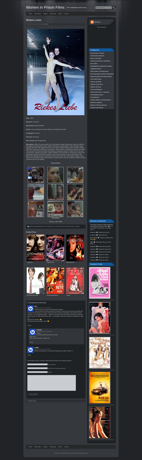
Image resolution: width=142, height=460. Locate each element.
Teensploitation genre (97, 94)
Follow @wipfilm (101, 27)
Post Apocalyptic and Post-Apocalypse (102, 74)
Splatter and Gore (96, 87)
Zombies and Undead (97, 107)
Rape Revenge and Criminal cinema (101, 76)
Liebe (57, 226)
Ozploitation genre (96, 68)
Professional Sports (65, 226)
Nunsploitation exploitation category (101, 66)
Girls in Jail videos (96, 58)
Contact (66, 13)
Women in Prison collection (99, 105)
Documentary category (97, 53)
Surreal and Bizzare (96, 89)
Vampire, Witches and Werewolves (101, 100)
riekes (73, 226)
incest (53, 226)
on (46, 307)
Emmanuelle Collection (97, 56)
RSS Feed (97, 22)
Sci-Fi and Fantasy (96, 79)
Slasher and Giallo (96, 81)
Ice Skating (48, 226)
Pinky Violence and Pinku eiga (99, 71)
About (60, 13)
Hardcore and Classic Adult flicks (100, 61)
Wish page (53, 13)
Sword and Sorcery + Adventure (100, 92)
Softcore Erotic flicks (97, 84)
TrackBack (32, 401)
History (45, 13)
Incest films (46, 24)
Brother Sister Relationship (36, 226)
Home (30, 13)
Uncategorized (95, 97)
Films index (38, 13)
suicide (77, 226)
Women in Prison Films (45, 7)
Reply (29, 325)
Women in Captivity (96, 102)
